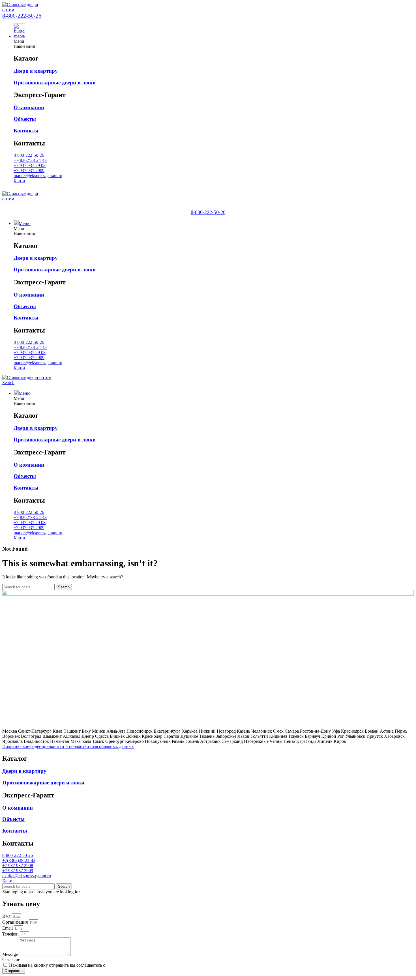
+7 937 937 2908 (17, 865)
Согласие (11, 959)
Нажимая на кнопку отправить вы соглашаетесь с (87, 965)
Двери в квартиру (36, 71)
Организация (15, 922)
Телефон (11, 934)
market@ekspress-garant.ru (38, 175)
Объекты (25, 119)
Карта (19, 180)
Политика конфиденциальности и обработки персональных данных (68, 746)
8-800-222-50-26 (21, 15)
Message (10, 954)
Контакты (26, 131)
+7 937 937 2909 (29, 170)
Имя (7, 916)
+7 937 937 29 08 (30, 165)
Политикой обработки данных (135, 965)
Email (8, 928)
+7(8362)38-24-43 (30, 160)
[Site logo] (23, 9)
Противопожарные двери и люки (55, 82)
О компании (29, 107)
